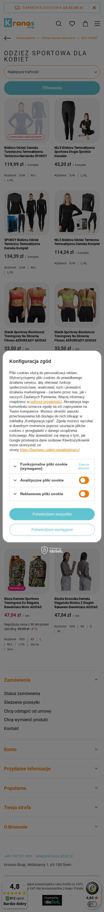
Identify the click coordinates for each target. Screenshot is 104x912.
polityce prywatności (46, 402)
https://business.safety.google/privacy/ (50, 450)
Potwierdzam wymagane (52, 529)
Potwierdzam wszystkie (52, 514)
